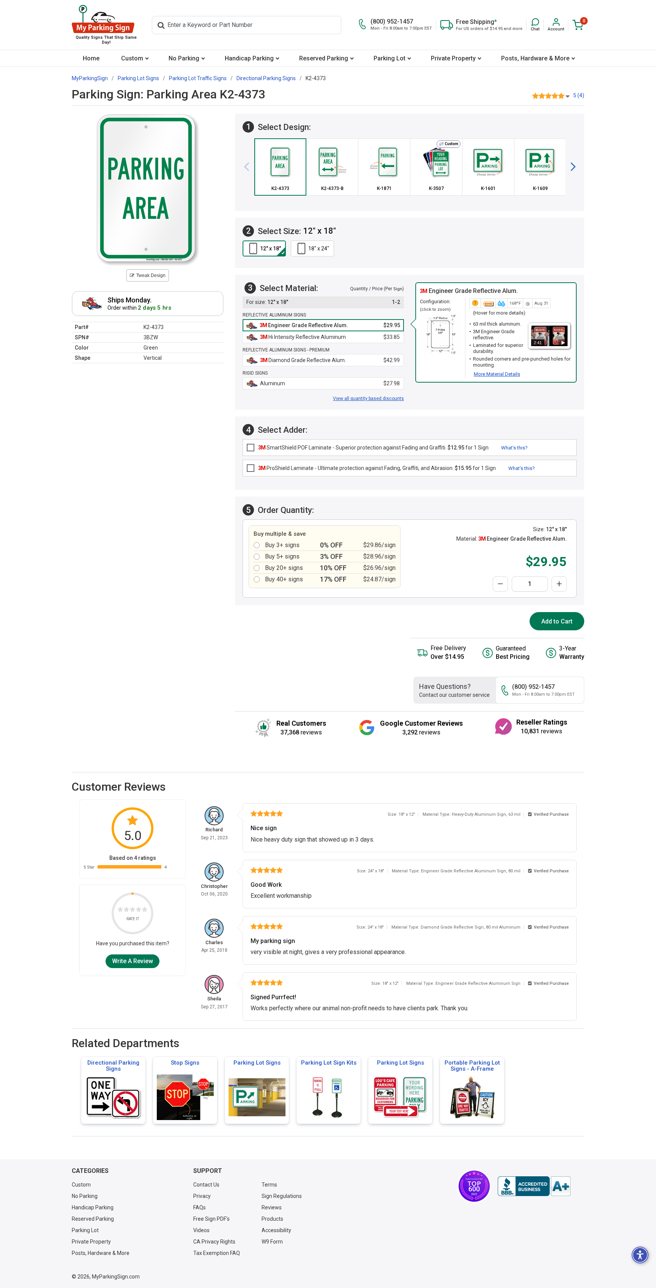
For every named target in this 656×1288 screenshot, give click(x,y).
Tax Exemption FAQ (216, 1253)
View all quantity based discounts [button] (368, 398)
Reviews (272, 1207)
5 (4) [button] (578, 95)
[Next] (570, 166)
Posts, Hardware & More (535, 58)
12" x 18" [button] (270, 248)
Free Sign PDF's (211, 1219)
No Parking (184, 58)
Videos (201, 1230)
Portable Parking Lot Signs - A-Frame (472, 1065)
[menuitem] (91, 58)
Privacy (202, 1196)
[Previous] (249, 166)
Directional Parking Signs (113, 1065)
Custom (132, 58)
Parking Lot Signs (257, 1062)
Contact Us (206, 1185)
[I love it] (145, 910)
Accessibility (276, 1230)
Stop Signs (185, 1062)
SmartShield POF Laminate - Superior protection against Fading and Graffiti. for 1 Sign (373, 448)
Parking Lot (389, 58)
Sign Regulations (282, 1196)
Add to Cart (556, 621)
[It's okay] (132, 910)
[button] (535, 25)
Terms (269, 1185)
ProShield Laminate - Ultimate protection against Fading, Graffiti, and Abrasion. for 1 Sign (377, 468)
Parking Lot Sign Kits (328, 1062)
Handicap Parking (249, 58)
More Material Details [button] (497, 374)
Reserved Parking (323, 58)
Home (91, 58)
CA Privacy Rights (214, 1242)
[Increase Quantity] (559, 584)
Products (272, 1219)
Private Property (453, 58)
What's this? (514, 448)
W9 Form (272, 1242)
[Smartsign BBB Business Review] (534, 1186)
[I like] (139, 910)
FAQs (199, 1207)
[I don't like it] (126, 910)
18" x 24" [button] (318, 248)
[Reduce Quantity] (500, 584)
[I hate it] (120, 910)
